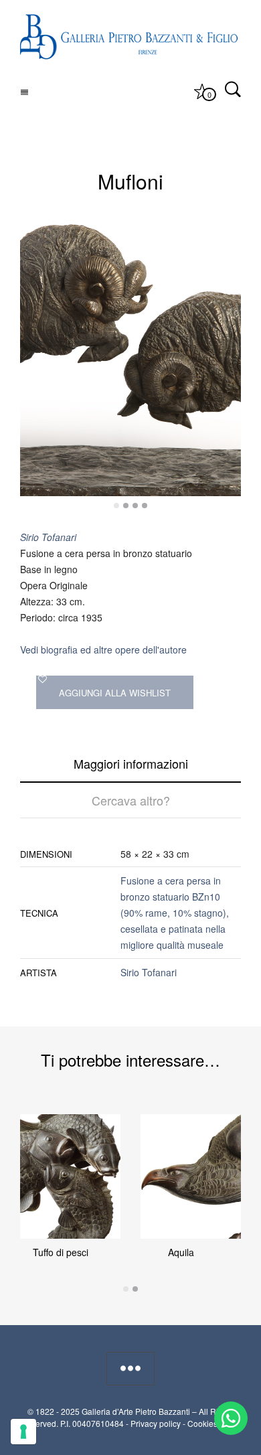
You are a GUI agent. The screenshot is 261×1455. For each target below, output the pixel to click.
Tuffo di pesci (60, 1252)
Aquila (181, 1252)
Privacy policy (155, 1423)
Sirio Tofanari (148, 972)
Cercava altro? (131, 800)
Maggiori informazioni (131, 763)
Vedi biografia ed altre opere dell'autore (103, 649)
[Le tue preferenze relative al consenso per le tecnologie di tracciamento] (23, 1431)
